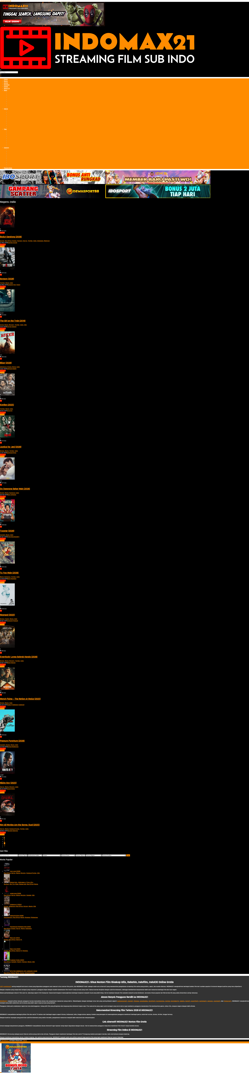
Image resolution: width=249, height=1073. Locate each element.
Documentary (8, 917)
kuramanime (160, 1001)
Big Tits (12, 884)
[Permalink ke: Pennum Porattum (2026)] (7, 731)
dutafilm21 (152, 1001)
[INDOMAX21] (97, 68)
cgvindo (167, 1001)
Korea (22, 973)
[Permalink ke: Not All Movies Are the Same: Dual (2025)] (7, 815)
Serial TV (19, 940)
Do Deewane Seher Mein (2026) (15, 488)
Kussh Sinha (11, 789)
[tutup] (1, 1072)
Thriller (30, 241)
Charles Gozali (12, 243)
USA (25, 325)
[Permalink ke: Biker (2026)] (7, 353)
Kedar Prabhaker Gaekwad (15, 705)
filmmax (136, 1001)
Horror (25, 241)
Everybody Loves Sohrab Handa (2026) (18, 656)
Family (7, 619)
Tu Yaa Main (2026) (9, 572)
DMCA (25, 1040)
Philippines (34, 917)
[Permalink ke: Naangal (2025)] (7, 605)
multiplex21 (203, 1001)
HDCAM (2, 233)
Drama (14, 241)
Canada (28, 895)
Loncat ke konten (5, 1)
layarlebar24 (175, 1001)
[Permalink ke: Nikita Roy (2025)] (7, 773)
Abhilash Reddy (11, 369)
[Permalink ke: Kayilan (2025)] (7, 395)
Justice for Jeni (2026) (10, 446)
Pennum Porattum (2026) (12, 740)
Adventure (3, 367)
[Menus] (0, 74)
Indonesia (40, 241)
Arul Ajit (9, 411)
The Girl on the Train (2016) (12, 320)
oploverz (210, 1001)
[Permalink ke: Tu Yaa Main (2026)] (7, 563)
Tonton (2, 246)
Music (17, 973)
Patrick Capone (11, 327)
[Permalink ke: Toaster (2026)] (7, 521)
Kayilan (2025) (7, 404)
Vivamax (27, 917)
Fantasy (19, 241)
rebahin (182, 1001)
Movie (7, 283)
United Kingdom (30, 973)
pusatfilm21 (195, 1001)
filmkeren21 (227, 1001)
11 (4, 845)
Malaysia (47, 241)
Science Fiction (14, 829)
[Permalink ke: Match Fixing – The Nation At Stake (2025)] (7, 689)
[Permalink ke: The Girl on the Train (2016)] (7, 311)
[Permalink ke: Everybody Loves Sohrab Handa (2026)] (7, 647)
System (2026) (7, 278)
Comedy (2, 535)
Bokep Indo (22, 884)
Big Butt (6, 884)
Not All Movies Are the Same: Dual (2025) (20, 824)
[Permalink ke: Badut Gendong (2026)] (7, 227)
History (25, 906)
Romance (12, 493)
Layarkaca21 (7, 986)
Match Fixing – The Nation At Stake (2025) (20, 698)
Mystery (11, 325)
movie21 (130, 1001)
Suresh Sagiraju (13, 831)
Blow (16, 884)
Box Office (8, 241)
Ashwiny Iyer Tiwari (14, 285)
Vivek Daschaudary (13, 537)
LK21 (1, 986)
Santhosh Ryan (11, 453)
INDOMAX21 (3, 1001)
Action (2, 241)
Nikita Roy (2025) (8, 782)
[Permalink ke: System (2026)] (7, 269)
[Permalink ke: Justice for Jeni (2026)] (7, 437)
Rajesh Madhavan (12, 747)
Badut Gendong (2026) (11, 236)
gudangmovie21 (122, 1001)
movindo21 (217, 1001)
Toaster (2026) (7, 530)
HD (1, 275)
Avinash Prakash (12, 621)
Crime (2, 325)
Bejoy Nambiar (11, 579)
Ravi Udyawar (12, 495)
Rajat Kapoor (11, 663)
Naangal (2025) (7, 614)
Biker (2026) (6, 362)
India (34, 241)
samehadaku (144, 1001)
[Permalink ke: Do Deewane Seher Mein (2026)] (7, 479)
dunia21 (187, 1001)
